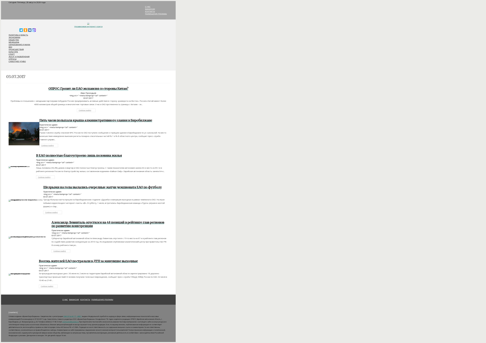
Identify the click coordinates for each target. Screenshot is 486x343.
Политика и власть (18, 35)
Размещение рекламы (102, 299)
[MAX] (34, 30)
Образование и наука (19, 44)
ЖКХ (10, 47)
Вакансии (74, 299)
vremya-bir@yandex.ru (70, 322)
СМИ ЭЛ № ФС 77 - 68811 (72, 316)
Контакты (85, 299)
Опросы (12, 59)
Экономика (14, 37)
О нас (65, 299)
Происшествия (16, 49)
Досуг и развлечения (19, 56)
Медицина (14, 42)
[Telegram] (21, 30)
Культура (13, 52)
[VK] (30, 30)
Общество (14, 40)
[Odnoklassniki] (25, 30)
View (24, 133)
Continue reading (85, 110)
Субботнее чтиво (17, 61)
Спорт (12, 54)
